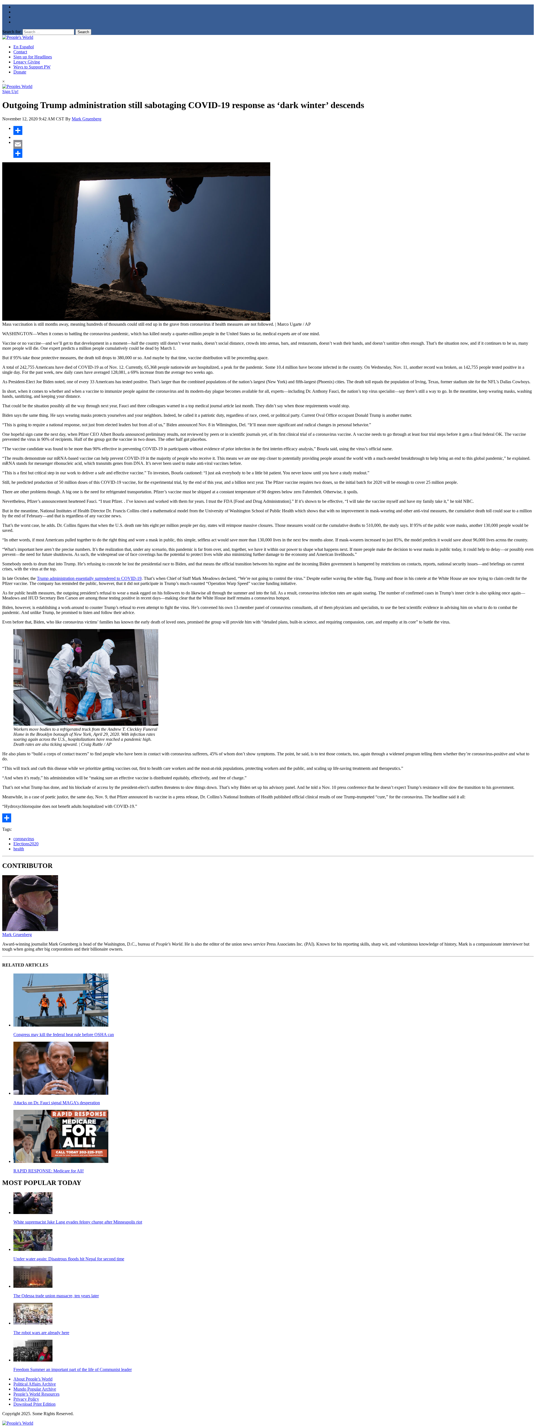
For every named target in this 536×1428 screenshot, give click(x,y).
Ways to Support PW (32, 67)
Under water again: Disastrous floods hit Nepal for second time (68, 1258)
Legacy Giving (26, 61)
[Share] (273, 130)
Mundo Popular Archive (34, 1389)
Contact (20, 51)
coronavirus (23, 838)
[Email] (273, 144)
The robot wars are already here (41, 1332)
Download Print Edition (34, 1404)
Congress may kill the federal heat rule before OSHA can (63, 1034)
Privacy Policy (26, 1399)
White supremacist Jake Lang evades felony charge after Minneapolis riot (77, 1222)
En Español (23, 46)
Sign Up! (10, 91)
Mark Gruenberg (86, 118)
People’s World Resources (36, 1394)
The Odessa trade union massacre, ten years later (56, 1295)
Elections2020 (26, 843)
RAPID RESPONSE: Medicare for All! (48, 1170)
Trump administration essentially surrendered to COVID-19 (89, 578)
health (18, 848)
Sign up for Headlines (32, 56)
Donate (19, 72)
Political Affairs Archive (34, 1384)
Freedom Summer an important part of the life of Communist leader (72, 1369)
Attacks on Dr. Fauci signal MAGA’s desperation (56, 1102)
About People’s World (32, 1379)
